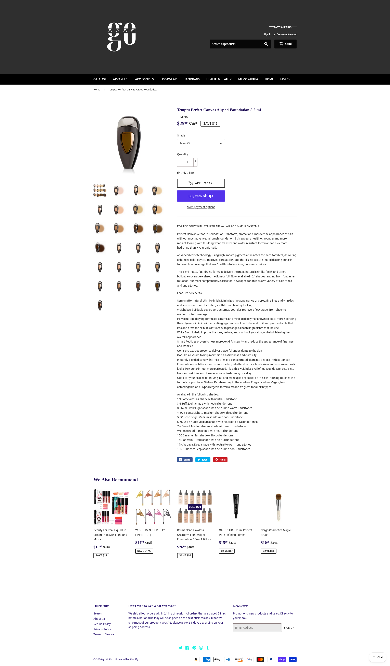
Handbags (191, 79)
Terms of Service (103, 634)
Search (97, 613)
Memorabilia (248, 79)
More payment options (201, 207)
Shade (181, 135)
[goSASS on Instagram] (201, 648)
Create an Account (287, 34)
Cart (288, 43)
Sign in (267, 34)
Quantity (182, 154)
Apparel (119, 79)
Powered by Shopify (126, 659)
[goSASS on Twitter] (181, 648)
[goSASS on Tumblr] (208, 648)
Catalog (99, 79)
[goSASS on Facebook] (187, 648)
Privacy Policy (102, 629)
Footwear (168, 79)
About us (99, 618)
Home (269, 79)
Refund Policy (102, 624)
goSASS (107, 659)
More (284, 79)
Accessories (144, 79)
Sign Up (289, 627)
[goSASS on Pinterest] (194, 648)
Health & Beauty (219, 79)
